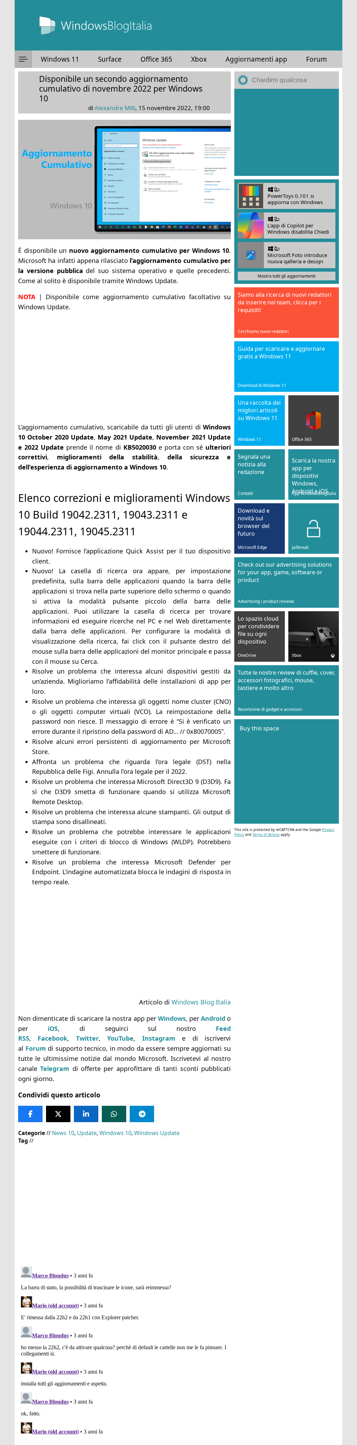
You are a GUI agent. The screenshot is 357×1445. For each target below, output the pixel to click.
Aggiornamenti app (256, 59)
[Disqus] (124, 1351)
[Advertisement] (124, 367)
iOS (53, 1028)
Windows (172, 1018)
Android (213, 1018)
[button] (23, 59)
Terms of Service (266, 834)
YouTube (120, 1038)
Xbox (199, 59)
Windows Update (157, 1133)
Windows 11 (60, 59)
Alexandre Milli (114, 108)
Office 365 (156, 59)
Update (87, 1133)
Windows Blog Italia (201, 1002)
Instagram (158, 1038)
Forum (316, 59)
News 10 (63, 1133)
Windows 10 (115, 1133)
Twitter (87, 1038)
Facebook (52, 1038)
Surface (110, 59)
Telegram (54, 1068)
